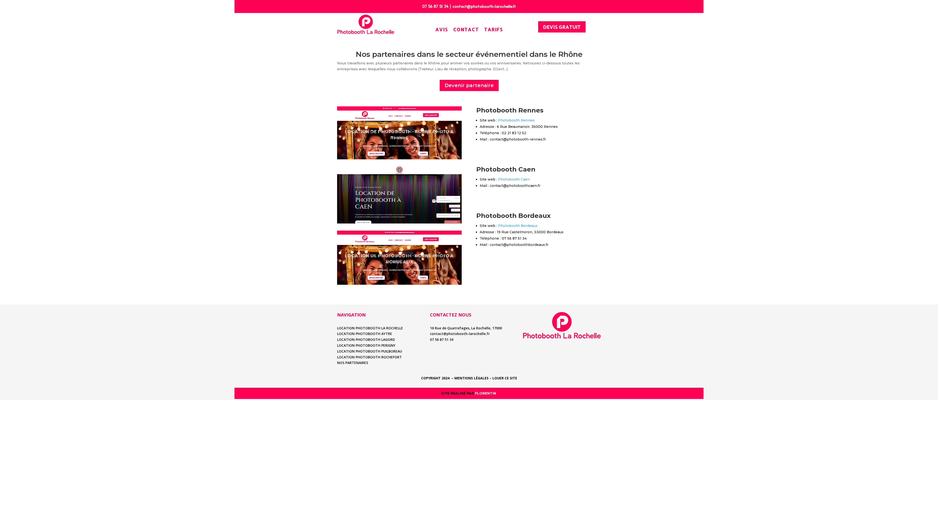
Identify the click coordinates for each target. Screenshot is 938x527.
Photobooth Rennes (516, 120)
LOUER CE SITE (504, 378)
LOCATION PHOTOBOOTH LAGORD (366, 339)
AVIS (441, 29)
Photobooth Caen (514, 179)
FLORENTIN (486, 393)
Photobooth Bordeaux (518, 225)
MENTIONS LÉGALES (471, 378)
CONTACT (466, 29)
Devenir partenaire (469, 85)
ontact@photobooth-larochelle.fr (485, 6)
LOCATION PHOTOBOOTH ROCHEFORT (369, 357)
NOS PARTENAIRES (352, 362)
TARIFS (493, 29)
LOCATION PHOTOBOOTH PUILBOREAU (369, 351)
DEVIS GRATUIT (562, 27)
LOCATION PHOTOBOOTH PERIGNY (366, 345)
